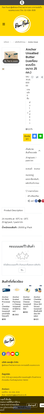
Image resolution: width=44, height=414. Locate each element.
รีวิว (22, 270)
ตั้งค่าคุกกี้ (32, 405)
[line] (17, 354)
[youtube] (13, 354)
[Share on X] (39, 200)
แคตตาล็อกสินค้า (32, 179)
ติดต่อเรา (27, 137)
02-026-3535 (30, 10)
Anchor (37, 168)
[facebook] (4, 354)
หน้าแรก (6, 42)
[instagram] (8, 354)
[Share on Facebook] (36, 200)
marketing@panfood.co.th (16, 395)
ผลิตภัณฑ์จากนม (20, 42)
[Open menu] (3, 24)
